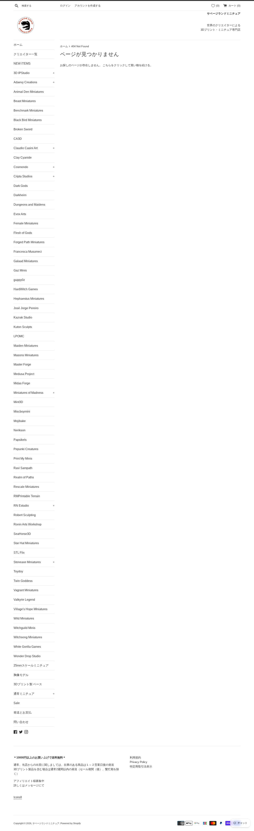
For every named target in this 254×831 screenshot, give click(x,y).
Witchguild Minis (24, 627)
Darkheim (20, 195)
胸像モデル (21, 675)
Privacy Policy (138, 762)
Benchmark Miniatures (28, 110)
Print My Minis (23, 458)
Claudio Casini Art (34, 148)
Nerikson (19, 430)
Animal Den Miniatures (29, 91)
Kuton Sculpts (23, 326)
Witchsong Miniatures (28, 637)
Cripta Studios (34, 176)
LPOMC (19, 336)
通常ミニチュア (34, 693)
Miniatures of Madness (34, 392)
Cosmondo (34, 167)
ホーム (18, 44)
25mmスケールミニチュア (31, 665)
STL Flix (19, 552)
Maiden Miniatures (26, 345)
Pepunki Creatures (26, 449)
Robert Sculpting (25, 515)
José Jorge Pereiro (26, 308)
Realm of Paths (24, 477)
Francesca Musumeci (28, 251)
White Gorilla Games (27, 646)
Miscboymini (22, 411)
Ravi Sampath (23, 468)
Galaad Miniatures (26, 261)
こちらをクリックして (117, 65)
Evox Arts (20, 214)
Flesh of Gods (23, 232)
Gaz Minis (20, 270)
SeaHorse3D (22, 533)
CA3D (18, 138)
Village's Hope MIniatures (30, 609)
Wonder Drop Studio (27, 656)
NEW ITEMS (22, 63)
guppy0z (19, 279)
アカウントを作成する (88, 5)
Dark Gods (21, 185)
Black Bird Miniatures (28, 120)
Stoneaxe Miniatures (34, 562)
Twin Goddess (23, 580)
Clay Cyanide (23, 157)
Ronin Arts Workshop (27, 524)
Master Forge (22, 364)
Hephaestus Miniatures (29, 298)
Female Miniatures (26, 223)
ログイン (65, 5)
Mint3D (18, 402)
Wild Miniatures (24, 618)
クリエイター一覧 (25, 54)
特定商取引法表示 (141, 766)
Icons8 (18, 797)
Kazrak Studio (23, 317)
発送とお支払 (22, 712)
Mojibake (20, 421)
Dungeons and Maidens (29, 204)
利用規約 (135, 757)
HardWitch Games (26, 289)
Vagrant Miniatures (26, 590)
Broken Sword (23, 129)
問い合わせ (21, 722)
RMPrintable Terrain (27, 496)
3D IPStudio (34, 73)
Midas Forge (22, 383)
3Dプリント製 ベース (28, 684)
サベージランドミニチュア (46, 823)
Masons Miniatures (26, 355)
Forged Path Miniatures (29, 242)
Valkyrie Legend (24, 599)
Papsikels (20, 439)
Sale (17, 703)
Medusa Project (24, 374)
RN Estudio (34, 505)
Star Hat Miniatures (26, 543)
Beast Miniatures (25, 101)
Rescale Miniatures (26, 486)
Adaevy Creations (34, 82)
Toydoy (18, 571)
